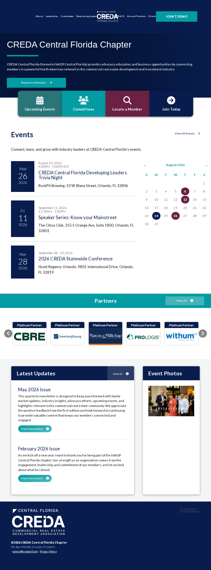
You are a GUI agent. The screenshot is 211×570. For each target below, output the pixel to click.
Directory (153, 16)
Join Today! (177, 16)
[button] (8, 333)
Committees (67, 16)
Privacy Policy (48, 551)
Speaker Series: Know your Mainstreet (77, 217)
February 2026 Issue (39, 448)
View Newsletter (32, 428)
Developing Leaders (87, 16)
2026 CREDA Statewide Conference (75, 258)
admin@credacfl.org (25, 551)
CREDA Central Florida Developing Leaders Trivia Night (82, 175)
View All (182, 300)
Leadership (52, 16)
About (39, 16)
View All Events (185, 133)
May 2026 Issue (34, 389)
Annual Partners (136, 16)
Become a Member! (34, 82)
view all (118, 373)
